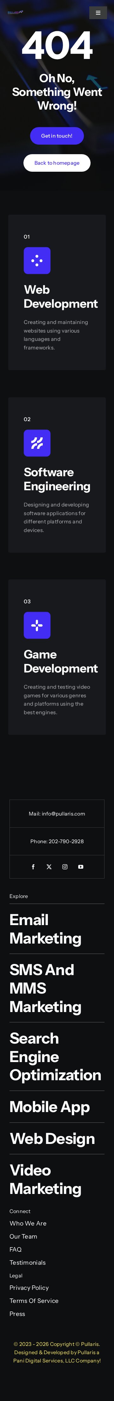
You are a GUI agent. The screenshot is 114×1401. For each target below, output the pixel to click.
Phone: (39, 841)
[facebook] (33, 867)
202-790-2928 (66, 841)
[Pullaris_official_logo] (15, 12)
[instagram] (65, 867)
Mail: (35, 813)
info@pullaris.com (63, 813)
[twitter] (49, 867)
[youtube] (80, 867)
